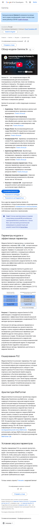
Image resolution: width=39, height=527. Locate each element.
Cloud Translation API (31, 29)
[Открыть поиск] (26, 2)
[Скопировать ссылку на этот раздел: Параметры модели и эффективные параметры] (29, 239)
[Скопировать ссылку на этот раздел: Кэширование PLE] (21, 356)
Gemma (4, 8)
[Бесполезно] (28, 41)
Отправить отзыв (9, 45)
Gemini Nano (24, 227)
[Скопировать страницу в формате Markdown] (30, 49)
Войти (35, 2)
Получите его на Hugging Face (14, 198)
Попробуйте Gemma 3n (11, 191)
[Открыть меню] (3, 2)
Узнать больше (20, 113)
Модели (17, 37)
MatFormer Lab (6, 436)
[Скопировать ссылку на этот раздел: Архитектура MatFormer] (28, 392)
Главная (3, 37)
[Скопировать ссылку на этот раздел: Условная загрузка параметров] (34, 444)
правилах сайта (23, 505)
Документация (25, 37)
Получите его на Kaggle (12, 194)
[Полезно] (25, 41)
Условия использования (8, 518)
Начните (20, 480)
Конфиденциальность (24, 518)
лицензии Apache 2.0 (28, 503)
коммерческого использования (26, 206)
